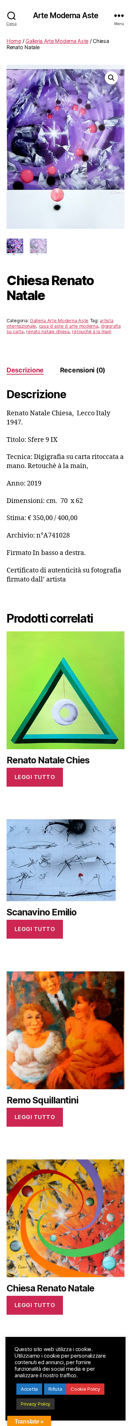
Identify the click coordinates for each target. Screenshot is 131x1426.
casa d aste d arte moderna (68, 326)
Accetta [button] (29, 1389)
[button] (111, 77)
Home (14, 41)
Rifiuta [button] (55, 1389)
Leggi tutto (35, 777)
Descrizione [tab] (25, 370)
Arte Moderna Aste (65, 15)
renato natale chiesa (48, 331)
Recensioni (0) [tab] (82, 370)
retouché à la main (91, 331)
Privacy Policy (35, 1404)
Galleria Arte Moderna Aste (56, 41)
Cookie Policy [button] (85, 1389)
